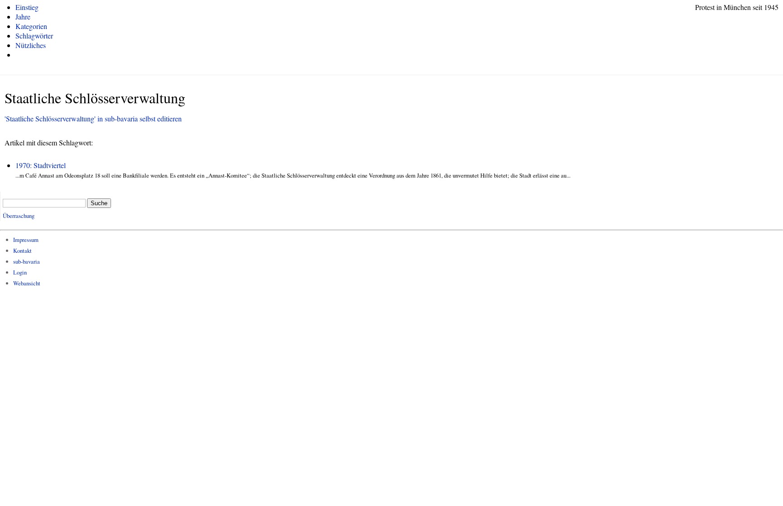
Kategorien (31, 26)
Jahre (22, 16)
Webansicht (26, 283)
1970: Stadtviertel (40, 165)
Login (20, 272)
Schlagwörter (34, 35)
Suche (99, 203)
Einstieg (27, 7)
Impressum (26, 240)
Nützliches (30, 45)
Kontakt (22, 250)
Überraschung (18, 216)
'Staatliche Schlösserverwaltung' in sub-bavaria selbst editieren (93, 118)
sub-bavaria (26, 261)
